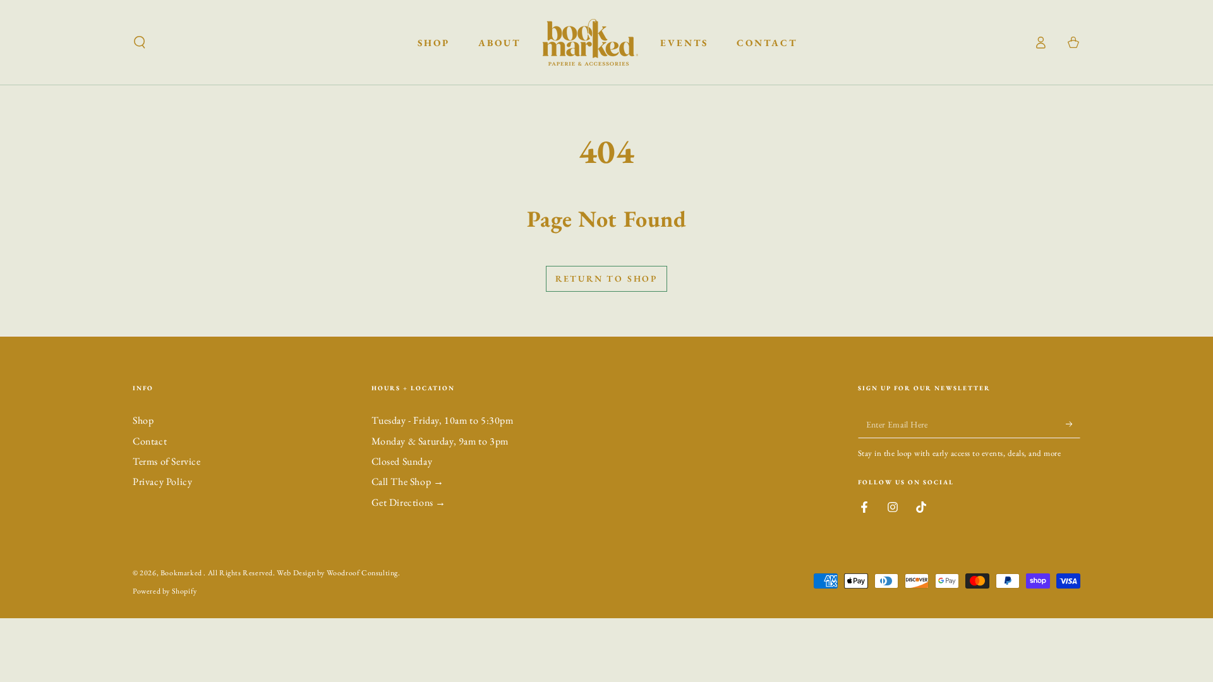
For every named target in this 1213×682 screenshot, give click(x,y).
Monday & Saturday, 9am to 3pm (440, 441)
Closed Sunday (402, 461)
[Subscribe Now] (1073, 424)
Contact (150, 441)
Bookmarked (182, 573)
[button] (139, 42)
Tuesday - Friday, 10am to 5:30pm (442, 420)
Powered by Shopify (165, 591)
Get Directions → (409, 502)
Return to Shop (606, 278)
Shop (143, 420)
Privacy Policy (162, 481)
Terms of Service (167, 461)
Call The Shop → (407, 481)
